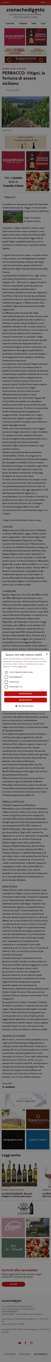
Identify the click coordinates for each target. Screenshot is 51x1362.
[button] (25, 706)
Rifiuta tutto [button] (25, 700)
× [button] (47, 654)
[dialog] (25, 681)
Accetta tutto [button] (25, 694)
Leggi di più (22, 666)
